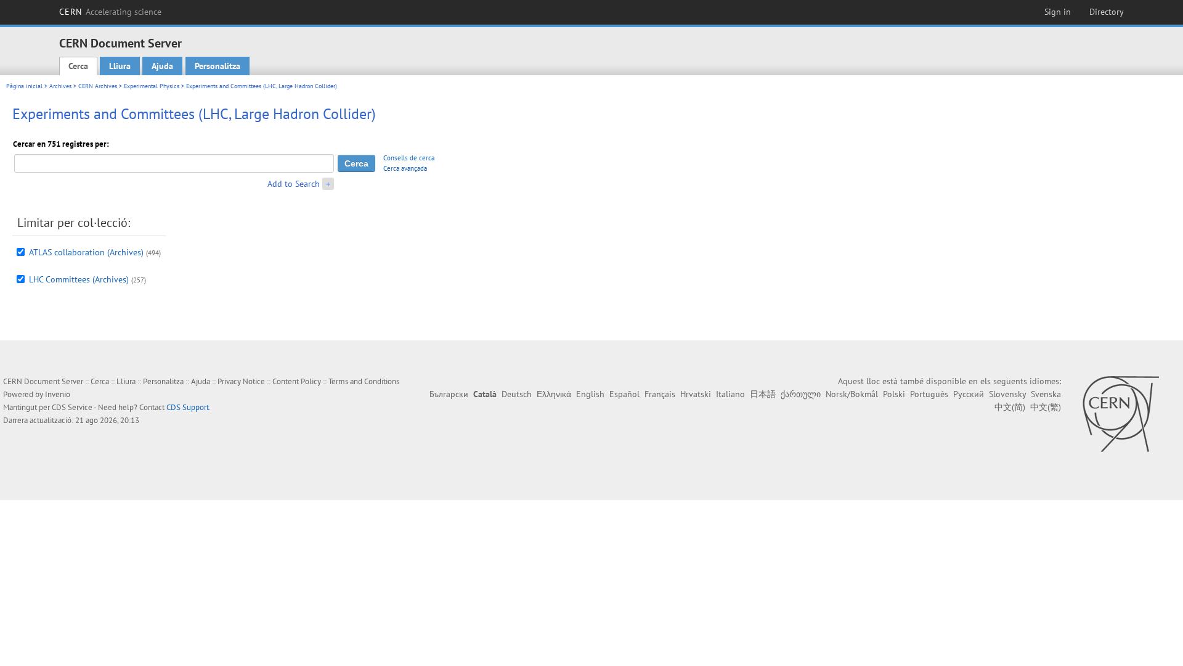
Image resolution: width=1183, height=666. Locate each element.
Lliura (120, 66)
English (590, 394)
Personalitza (217, 66)
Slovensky (1007, 394)
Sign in (1057, 11)
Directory (1106, 11)
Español (624, 394)
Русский (968, 394)
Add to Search (293, 183)
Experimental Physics (151, 86)
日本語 (763, 394)
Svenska (1046, 394)
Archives (60, 86)
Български (448, 394)
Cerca (78, 66)
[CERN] (1120, 414)
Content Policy (296, 381)
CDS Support (187, 407)
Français (659, 394)
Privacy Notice (241, 381)
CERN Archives (97, 86)
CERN (110, 11)
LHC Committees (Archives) (79, 279)
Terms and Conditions (363, 381)
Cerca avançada (405, 168)
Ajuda (162, 66)
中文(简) (1009, 407)
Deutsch (517, 394)
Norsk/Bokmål (852, 394)
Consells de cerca (408, 158)
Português (929, 394)
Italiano (730, 394)
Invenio (57, 394)
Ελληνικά (554, 394)
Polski (894, 394)
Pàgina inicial (24, 86)
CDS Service (72, 407)
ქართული (801, 394)
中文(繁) (1045, 407)
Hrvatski (695, 394)
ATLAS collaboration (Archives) (86, 252)
